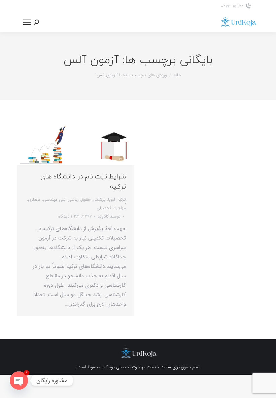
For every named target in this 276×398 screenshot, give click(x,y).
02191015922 (232, 6)
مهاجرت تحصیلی (111, 207)
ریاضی (73, 199)
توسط (109, 216)
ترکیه (121, 199)
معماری (34, 199)
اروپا (111, 199)
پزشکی (99, 199)
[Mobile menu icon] (27, 22)
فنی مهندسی (54, 199)
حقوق (86, 199)
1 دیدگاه (65, 216)
